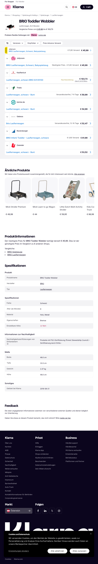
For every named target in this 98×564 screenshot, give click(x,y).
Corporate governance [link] (13, 498)
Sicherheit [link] (9, 461)
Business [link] (71, 437)
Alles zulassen (79, 551)
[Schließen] (90, 533)
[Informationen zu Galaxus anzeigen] (7, 116)
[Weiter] (89, 196)
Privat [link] (39, 437)
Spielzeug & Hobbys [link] (30, 15)
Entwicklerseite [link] (71, 454)
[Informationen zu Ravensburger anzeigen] (7, 131)
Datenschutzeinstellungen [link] (45, 465)
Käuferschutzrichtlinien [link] (44, 458)
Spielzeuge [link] (44, 15)
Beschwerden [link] (40, 461)
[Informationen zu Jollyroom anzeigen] (7, 58)
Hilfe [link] (37, 443)
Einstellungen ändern (19, 551)
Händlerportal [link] (71, 447)
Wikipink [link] (8, 472)
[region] (49, 544)
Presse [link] (7, 454)
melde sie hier (65, 418)
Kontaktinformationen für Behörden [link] (18, 495)
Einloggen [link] (39, 447)
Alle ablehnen (57, 551)
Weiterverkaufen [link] (11, 469)
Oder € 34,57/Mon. (81, 81)
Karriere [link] (8, 447)
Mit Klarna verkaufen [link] (74, 450)
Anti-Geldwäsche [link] (11, 476)
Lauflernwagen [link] (57, 15)
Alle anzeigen (79, 174)
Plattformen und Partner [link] (75, 461)
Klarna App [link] (39, 450)
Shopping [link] (16, 15)
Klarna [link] (7, 15)
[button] (74, 7)
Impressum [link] (9, 480)
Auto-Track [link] (9, 487)
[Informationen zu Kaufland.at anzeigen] (7, 72)
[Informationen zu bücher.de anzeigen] (7, 102)
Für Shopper (9, 2)
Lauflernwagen (46, 289)
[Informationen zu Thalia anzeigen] (7, 88)
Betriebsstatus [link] (71, 458)
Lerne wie (42, 35)
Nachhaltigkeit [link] (10, 465)
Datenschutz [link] (10, 458)
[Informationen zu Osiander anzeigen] (7, 145)
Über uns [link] (8, 443)
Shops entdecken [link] (42, 454)
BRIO (42, 284)
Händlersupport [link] (72, 443)
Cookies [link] (8, 559)
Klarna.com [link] (18, 559)
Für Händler (20, 2)
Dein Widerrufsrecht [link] (43, 469)
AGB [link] (6, 450)
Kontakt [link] (8, 491)
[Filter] (7, 43)
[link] (38, 511)
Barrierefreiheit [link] (11, 484)
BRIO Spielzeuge (14, 252)
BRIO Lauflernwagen (16, 255)
